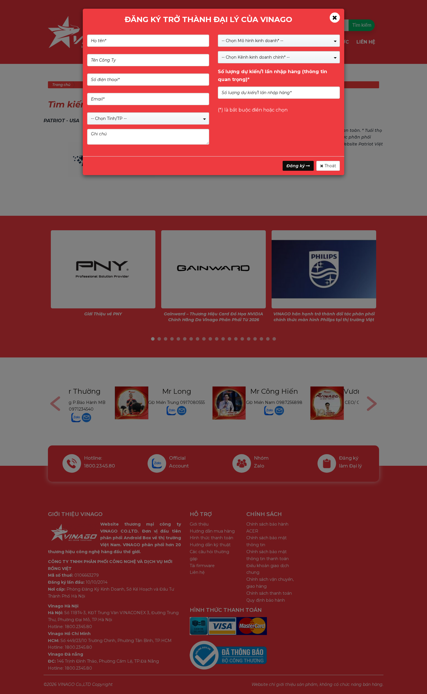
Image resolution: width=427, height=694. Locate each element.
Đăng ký (296, 165)
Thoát (329, 165)
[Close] (335, 17)
